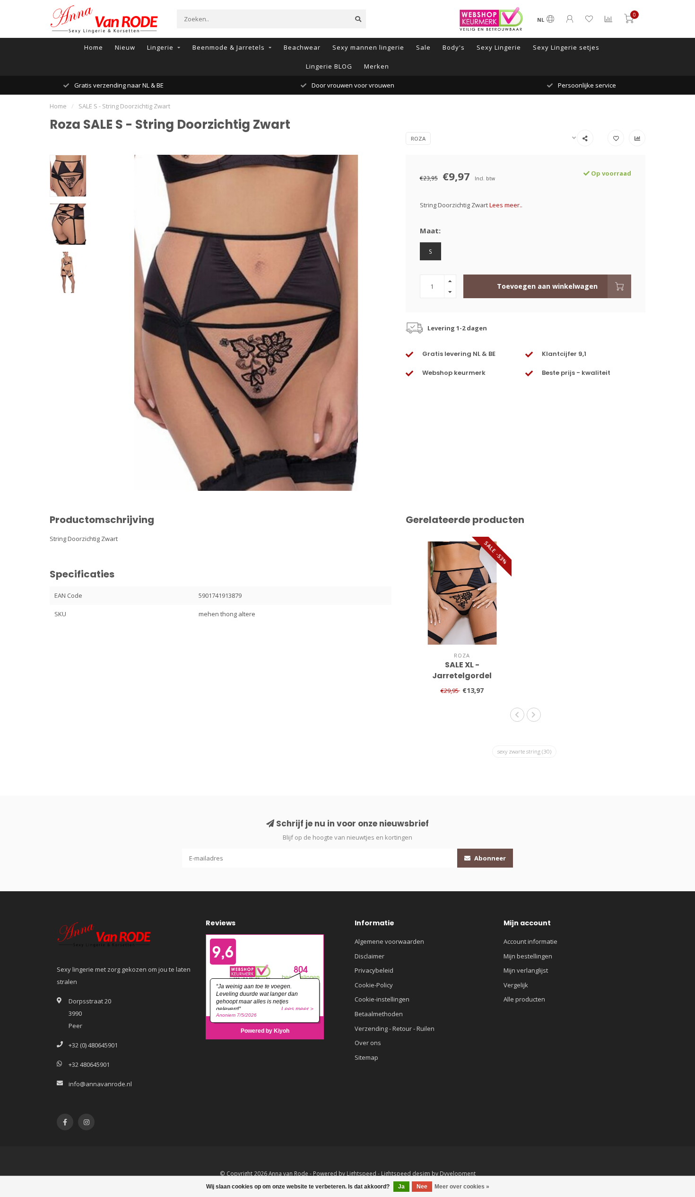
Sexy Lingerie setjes (566, 47)
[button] (517, 715)
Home (93, 47)
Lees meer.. (505, 205)
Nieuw (125, 47)
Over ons (368, 1042)
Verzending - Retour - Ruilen (394, 1028)
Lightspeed (361, 1173)
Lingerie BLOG (329, 66)
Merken (376, 66)
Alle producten (524, 999)
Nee (422, 1186)
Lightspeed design (405, 1173)
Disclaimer (369, 956)
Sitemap (366, 1057)
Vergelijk (516, 985)
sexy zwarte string (524, 751)
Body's (454, 47)
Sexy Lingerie (499, 47)
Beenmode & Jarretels (228, 47)
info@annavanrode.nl (100, 1084)
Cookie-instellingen (382, 999)
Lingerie (160, 47)
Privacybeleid (374, 970)
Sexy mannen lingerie (368, 47)
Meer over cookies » (461, 1186)
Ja (401, 1186)
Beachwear (302, 47)
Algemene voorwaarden (389, 941)
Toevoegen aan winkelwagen (547, 286)
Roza (418, 138)
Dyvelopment (458, 1173)
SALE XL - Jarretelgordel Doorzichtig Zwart (462, 675)
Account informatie (530, 941)
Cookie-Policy (374, 985)
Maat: (430, 230)
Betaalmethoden (379, 1014)
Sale (423, 47)
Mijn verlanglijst (526, 970)
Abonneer (489, 858)
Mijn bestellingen (528, 956)
